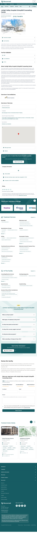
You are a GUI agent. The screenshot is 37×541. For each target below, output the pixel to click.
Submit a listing (3, 497)
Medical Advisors (4, 489)
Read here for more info (23, 195)
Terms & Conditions (27, 525)
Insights (2, 495)
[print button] (29, 6)
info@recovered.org (4, 510)
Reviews (16, 6)
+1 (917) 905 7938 (4, 511)
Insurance (6, 6)
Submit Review (18, 410)
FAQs (21, 6)
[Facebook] (17, 506)
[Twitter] (22, 506)
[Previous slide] (32, 201)
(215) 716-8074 (9, 350)
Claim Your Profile (18, 161)
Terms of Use (27, 407)
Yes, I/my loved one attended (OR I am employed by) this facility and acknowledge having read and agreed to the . (19, 406)
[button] (18, 37)
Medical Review (4, 487)
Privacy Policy (20, 525)
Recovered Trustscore (5, 493)
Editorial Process (4, 485)
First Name (4, 389)
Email (20, 389)
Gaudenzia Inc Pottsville (25, 438)
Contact (2, 491)
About (2, 6)
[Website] (18, 170)
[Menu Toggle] (34, 1)
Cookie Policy (33, 525)
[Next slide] (35, 201)
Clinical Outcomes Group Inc (8, 438)
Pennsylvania (15, 88)
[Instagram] (19, 506)
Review (3, 394)
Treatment (12, 6)
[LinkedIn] (25, 506)
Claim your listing (4, 499)
